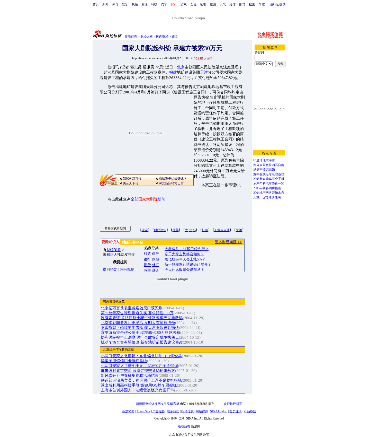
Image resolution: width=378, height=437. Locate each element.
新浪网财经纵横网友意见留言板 (157, 404)
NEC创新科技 (132, 178)
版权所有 (184, 426)
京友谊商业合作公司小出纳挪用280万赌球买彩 (140, 332)
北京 (181, 67)
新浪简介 (128, 411)
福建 (173, 72)
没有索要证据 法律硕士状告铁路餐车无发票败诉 (142, 318)
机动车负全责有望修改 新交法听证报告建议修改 (142, 342)
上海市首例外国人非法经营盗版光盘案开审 (137, 390)
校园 (213, 4)
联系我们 (173, 411)
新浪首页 (131, 36)
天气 (223, 4)
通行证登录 (277, 4)
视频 (135, 4)
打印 (205, 230)
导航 (262, 4)
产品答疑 (250, 411)
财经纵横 (146, 36)
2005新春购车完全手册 (268, 179)
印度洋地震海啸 (264, 160)
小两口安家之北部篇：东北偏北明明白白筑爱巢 (141, 356)
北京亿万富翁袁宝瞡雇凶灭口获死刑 (132, 308)
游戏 (184, 4)
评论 (145, 230)
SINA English (218, 411)
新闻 (105, 4)
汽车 (164, 4)
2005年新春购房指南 (267, 188)
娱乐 (125, 4)
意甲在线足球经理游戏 (268, 174)
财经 (144, 4)
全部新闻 (148, 199)
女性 (193, 4)
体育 (115, 4)
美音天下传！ (132, 183)
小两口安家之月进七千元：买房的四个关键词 (139, 366)
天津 (204, 72)
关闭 (239, 230)
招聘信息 (187, 411)
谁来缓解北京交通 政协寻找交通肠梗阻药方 (138, 371)
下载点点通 (222, 230)
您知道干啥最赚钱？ (173, 178)
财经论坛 (160, 230)
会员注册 (235, 411)
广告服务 (158, 411)
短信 (232, 4)
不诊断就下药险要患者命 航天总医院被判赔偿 (140, 328)
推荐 (176, 230)
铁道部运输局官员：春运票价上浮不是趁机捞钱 (141, 380)
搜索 (252, 4)
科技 (154, 4)
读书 (203, 4)
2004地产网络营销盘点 (268, 193)
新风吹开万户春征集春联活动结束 (130, 375)
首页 (96, 4)
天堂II (257, 197)
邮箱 (242, 4)
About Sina (143, 411)
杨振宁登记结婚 (264, 169)
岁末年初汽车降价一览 (268, 183)
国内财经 (162, 36)
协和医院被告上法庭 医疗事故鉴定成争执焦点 (140, 337)
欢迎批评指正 (233, 404)
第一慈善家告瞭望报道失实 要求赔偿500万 (137, 313)
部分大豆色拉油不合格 (268, 165)
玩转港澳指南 (271, 197)
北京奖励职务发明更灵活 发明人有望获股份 (138, 323)
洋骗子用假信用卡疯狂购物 (124, 361)
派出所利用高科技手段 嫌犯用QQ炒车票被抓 (139, 385)
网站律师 (202, 411)
